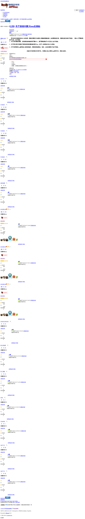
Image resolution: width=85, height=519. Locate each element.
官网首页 (5, 13)
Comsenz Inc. (9, 515)
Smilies (16, 501)
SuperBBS (16, 508)
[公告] (12, 26)
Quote (10, 501)
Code (13, 501)
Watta (2, 397)
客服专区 (5, 15)
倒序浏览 (29, 34)
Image (5, 501)
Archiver (2, 508)
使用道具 (11, 76)
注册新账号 (81, 10)
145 (5, 107)
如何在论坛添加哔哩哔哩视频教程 (15, 59)
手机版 (6, 508)
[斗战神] (10, 7)
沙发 (8, 87)
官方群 (4, 16)
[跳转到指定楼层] (17, 31)
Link (8, 501)
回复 (10, 73)
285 (1, 211)
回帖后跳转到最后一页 (26, 504)
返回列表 (3, 21)
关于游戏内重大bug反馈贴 (26, 19)
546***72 (3, 445)
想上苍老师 (3, 345)
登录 (13, 502)
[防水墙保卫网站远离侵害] (12, 508)
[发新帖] (7, 21)
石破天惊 (3, 190)
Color (3, 501)
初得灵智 (3, 85)
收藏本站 (7, 1)
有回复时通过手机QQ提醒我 (13, 504)
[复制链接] (11, 29)
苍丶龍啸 (3, 371)
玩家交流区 (16, 19)
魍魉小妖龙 (3, 38)
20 (5, 347)
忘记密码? (81, 11)
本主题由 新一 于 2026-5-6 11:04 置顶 (17, 69)
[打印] (9, 23)
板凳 (9, 113)
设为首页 (3, 1)
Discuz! (7, 513)
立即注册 (17, 502)
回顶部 (2, 517)
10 (5, 185)
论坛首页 (6, 12)
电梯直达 (11, 31)
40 (5, 447)
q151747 (2, 78)
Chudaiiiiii (3, 421)
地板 (9, 140)
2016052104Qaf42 (4, 321)
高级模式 (3, 499)
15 (5, 373)
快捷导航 (3, 10)
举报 (15, 76)
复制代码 (11, 68)
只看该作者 (24, 34)
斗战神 (2, 19)
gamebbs (10, 508)
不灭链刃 (3, 104)
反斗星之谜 (3, 209)
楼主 (10, 32)
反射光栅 (3, 183)
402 (1, 42)
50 (5, 81)
